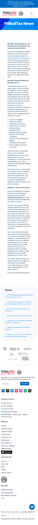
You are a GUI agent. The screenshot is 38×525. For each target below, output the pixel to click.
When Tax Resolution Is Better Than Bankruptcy (17, 310)
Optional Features (6, 431)
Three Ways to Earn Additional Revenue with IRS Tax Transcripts (18, 322)
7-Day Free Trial (6, 437)
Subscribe (24, 384)
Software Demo (6, 434)
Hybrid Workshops (7, 493)
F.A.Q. (3, 498)
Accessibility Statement (27, 512)
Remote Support (6, 472)
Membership (5, 440)
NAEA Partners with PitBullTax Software (19, 316)
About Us (4, 461)
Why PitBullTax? (6, 443)
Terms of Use (5, 512)
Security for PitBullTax (8, 446)
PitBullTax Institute (7, 490)
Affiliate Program (6, 448)
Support (3, 470)
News (3, 467)
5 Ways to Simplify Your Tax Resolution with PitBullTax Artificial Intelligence (18, 335)
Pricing (3, 426)
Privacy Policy (15, 512)
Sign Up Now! (22, 6)
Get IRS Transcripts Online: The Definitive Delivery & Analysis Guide (19, 296)
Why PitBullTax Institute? (9, 495)
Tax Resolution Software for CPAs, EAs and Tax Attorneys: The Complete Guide (18, 303)
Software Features (7, 429)
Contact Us (4, 464)
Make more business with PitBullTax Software (17, 328)
